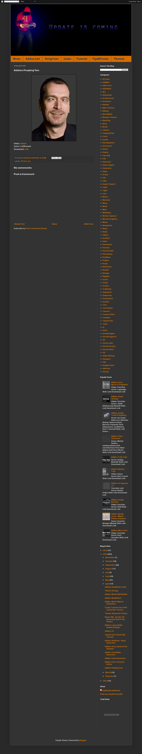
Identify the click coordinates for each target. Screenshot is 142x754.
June (107, 576)
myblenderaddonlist (111, 690)
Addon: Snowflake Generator (113, 653)
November (110, 557)
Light (104, 190)
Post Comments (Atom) (36, 228)
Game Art (106, 162)
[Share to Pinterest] (60, 158)
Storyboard (107, 298)
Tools (104, 324)
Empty (105, 152)
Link (26, 149)
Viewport (106, 359)
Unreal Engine (108, 333)
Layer (104, 187)
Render (105, 270)
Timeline (106, 317)
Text (104, 305)
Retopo (105, 273)
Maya (104, 203)
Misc (104, 209)
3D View (24, 161)
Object (105, 235)
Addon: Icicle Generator (115, 658)
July (107, 572)
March (108, 672)
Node (104, 232)
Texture (106, 311)
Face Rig (106, 155)
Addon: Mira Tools (119, 530)
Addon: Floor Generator (117, 437)
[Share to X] (56, 158)
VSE (104, 362)
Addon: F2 (109, 631)
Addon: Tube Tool (119, 457)
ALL (29, 161)
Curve (104, 136)
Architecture (108, 98)
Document (107, 146)
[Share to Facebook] (58, 158)
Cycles (105, 139)
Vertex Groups (108, 346)
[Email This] (52, 158)
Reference (107, 267)
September (110, 565)
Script (105, 282)
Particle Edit (108, 251)
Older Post (88, 224)
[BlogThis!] (54, 158)
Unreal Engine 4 (109, 336)
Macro (105, 197)
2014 (105, 554)
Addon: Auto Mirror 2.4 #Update (119, 383)
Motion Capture (109, 216)
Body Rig (106, 120)
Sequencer (107, 292)
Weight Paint (108, 365)
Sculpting (106, 289)
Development (108, 143)
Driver (105, 149)
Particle (105, 248)
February (109, 676)
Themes (119, 58)
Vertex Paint (108, 349)
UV (103, 340)
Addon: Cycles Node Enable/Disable (113, 626)
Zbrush (105, 372)
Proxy (105, 263)
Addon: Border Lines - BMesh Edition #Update (118, 516)
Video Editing (108, 356)
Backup (105, 104)
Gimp (104, 171)
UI (103, 327)
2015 (105, 550)
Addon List (33, 58)
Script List (52, 58)
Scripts (105, 286)
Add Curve (106, 85)
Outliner (106, 238)
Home (54, 224)
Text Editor (107, 308)
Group (105, 174)
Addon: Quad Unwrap (117, 397)
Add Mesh (106, 89)
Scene (105, 279)
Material (106, 200)
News (16, 58)
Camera (105, 130)
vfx (103, 352)
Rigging (105, 276)
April (107, 584)
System (105, 302)
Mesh (104, 206)
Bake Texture (108, 108)
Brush (105, 127)
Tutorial (81, 58)
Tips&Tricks (100, 58)
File (104, 158)
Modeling (106, 212)
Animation (107, 95)
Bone (104, 124)
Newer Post (19, 224)
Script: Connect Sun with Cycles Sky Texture (116, 608)
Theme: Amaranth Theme (116, 613)
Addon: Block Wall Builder (116, 594)
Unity (104, 330)
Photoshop (107, 254)
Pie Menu (106, 257)
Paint (104, 241)
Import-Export (109, 184)
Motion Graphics (109, 219)
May (107, 580)
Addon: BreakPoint (113, 598)
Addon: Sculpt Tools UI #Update (118, 414)
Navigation (107, 225)
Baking (105, 111)
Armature (106, 101)
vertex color (107, 343)
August (108, 569)
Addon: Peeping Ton (114, 668)
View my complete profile (111, 694)
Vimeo (23, 143)
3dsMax (105, 82)
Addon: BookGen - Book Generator (115, 641)
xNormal (106, 368)
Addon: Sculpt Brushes (117, 501)
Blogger (82, 740)
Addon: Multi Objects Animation (114, 602)
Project (105, 260)
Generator (107, 168)
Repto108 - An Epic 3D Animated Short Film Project (115, 619)
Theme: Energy (111, 590)
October (109, 561)
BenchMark (107, 114)
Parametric (107, 244)
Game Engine (108, 165)
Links (67, 58)
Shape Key (107, 295)
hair (104, 178)
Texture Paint (108, 314)
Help (104, 181)
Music (105, 222)
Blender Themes (109, 117)
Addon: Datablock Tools (115, 587)
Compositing (108, 133)
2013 (105, 681)
